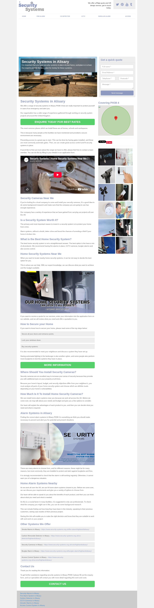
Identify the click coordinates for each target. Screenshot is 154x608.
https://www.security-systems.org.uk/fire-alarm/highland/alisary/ (65, 529)
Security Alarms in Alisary (29, 593)
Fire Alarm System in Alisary (30, 596)
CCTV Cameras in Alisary (29, 601)
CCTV (83, 16)
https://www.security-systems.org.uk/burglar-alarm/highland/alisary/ (66, 551)
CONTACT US (57, 583)
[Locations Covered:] (19, 2)
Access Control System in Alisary (32, 605)
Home (24, 16)
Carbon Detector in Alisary (30, 598)
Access (128, 16)
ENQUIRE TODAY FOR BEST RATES (57, 121)
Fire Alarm (41, 16)
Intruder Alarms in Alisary (29, 603)
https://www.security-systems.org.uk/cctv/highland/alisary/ (66, 545)
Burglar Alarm (104, 16)
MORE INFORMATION (57, 364)
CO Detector (65, 16)
